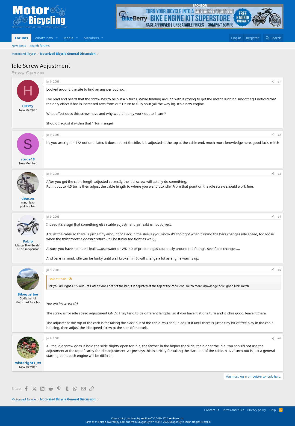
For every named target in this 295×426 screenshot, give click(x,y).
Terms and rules (233, 410)
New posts (19, 46)
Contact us (211, 410)
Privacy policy (256, 410)
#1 (279, 81)
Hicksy (19, 73)
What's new (44, 38)
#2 (279, 135)
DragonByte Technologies (184, 421)
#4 (279, 217)
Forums (21, 38)
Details (206, 421)
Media (68, 38)
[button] (56, 38)
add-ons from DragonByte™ (137, 421)
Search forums (40, 46)
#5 (279, 270)
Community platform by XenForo (147, 418)
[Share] (273, 81)
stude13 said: (58, 279)
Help (272, 410)
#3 (279, 174)
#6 (279, 338)
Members (91, 38)
